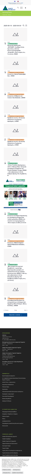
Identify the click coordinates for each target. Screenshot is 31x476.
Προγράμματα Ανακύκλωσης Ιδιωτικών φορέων (12, 423)
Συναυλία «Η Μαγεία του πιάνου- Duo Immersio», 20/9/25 (16, 96)
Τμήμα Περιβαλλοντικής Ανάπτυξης (10, 455)
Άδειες (3, 418)
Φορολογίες (5, 389)
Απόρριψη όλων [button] (6, 472)
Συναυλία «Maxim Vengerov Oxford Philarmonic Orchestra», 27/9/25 (16, 244)
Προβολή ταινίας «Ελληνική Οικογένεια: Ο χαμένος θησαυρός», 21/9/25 (16, 119)
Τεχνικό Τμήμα (5, 448)
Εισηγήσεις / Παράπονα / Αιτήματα (9, 414)
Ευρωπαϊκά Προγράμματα (8, 396)
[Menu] (21, 8)
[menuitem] (17, 8)
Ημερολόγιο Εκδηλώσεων (8, 384)
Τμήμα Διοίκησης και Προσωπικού (9, 443)
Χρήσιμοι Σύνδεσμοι (6, 401)
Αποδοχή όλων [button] (16, 469)
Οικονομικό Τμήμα (6, 445)
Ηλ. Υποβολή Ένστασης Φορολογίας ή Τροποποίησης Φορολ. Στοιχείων (14, 379)
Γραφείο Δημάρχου (6, 438)
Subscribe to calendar (14, 315)
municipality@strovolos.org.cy (16, 3)
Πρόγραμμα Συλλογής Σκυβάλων (9, 411)
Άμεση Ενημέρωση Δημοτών (8, 375)
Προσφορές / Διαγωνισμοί (8, 394)
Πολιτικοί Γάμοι (5, 386)
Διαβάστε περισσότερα (17, 472)
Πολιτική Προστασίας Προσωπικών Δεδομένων (12, 391)
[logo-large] (12, 8)
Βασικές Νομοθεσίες (6, 398)
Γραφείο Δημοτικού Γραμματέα (9, 441)
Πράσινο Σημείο (5, 416)
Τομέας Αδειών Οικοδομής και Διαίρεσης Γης (12, 450)
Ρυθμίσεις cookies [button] (7, 469)
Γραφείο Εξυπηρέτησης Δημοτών (9, 436)
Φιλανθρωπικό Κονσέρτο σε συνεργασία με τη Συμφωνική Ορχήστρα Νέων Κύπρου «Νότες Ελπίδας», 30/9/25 (17, 302)
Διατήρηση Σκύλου (6, 421)
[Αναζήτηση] (17, 8)
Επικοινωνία (5, 425)
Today (15, 310)
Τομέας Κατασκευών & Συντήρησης (10, 453)
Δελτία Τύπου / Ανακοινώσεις (8, 382)
